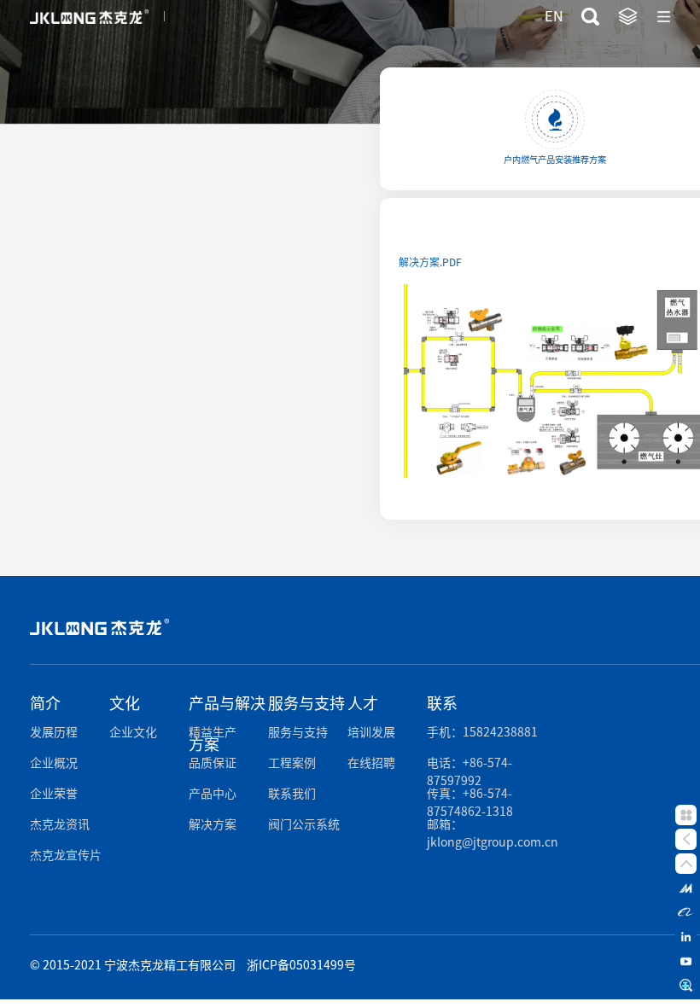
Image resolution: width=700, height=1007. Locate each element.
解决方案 (212, 824)
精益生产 (212, 732)
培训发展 (371, 732)
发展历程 (54, 732)
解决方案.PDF (430, 262)
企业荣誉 (54, 794)
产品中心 (212, 794)
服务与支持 (298, 732)
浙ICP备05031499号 (301, 965)
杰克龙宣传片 (66, 855)
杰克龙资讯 (60, 824)
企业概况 (54, 763)
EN (554, 16)
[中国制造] (685, 887)
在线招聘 (371, 763)
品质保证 (212, 763)
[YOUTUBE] (685, 961)
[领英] (685, 937)
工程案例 (292, 763)
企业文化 (133, 732)
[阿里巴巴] (685, 912)
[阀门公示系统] (685, 985)
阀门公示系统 (304, 824)
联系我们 (292, 794)
